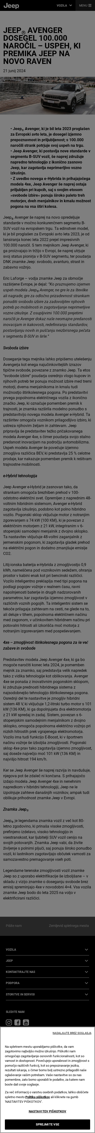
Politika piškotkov (37, 1097)
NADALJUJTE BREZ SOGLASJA (72, 1033)
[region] (47, 1080)
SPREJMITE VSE (47, 1124)
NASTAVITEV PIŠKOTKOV (47, 1111)
